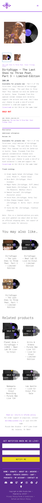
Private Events (20, 475)
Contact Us (32, 478)
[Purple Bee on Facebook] (31, 483)
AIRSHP (24, 494)
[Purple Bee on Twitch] (16, 483)
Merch (8, 475)
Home (5, 472)
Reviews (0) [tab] (6, 136)
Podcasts (8, 478)
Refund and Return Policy (21, 499)
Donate (13, 472)
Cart (32, 475)
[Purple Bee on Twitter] (21, 483)
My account (20, 478)
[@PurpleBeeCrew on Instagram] (27, 483)
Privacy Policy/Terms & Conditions (19, 496)
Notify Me (21, 459)
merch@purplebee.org (13, 421)
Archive (33, 472)
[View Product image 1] (6, 57)
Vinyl (4, 66)
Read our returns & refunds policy (21, 415)
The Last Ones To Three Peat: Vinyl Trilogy (18, 65)
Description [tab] (6, 130)
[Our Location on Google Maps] (21, 487)
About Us (23, 472)
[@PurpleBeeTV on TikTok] (36, 483)
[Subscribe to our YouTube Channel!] (11, 483)
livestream (6, 107)
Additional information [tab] (10, 133)
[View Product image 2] (17, 57)
